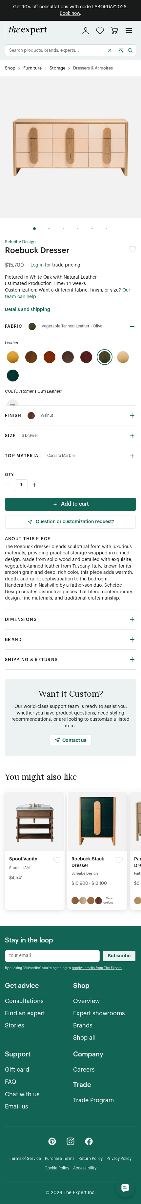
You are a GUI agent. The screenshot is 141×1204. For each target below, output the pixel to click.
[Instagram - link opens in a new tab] (70, 1141)
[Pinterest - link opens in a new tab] (52, 1141)
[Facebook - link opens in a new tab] (89, 1141)
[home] (26, 31)
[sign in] (85, 30)
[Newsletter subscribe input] (52, 956)
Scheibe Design (20, 241)
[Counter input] (70, 485)
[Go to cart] (114, 30)
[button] (100, 31)
